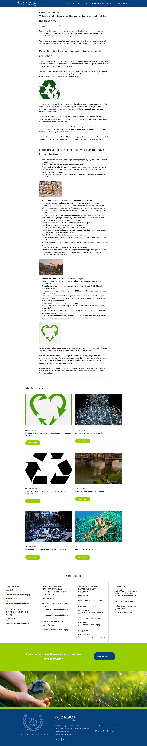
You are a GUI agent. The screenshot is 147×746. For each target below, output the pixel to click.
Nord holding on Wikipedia (81, 728)
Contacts (125, 3)
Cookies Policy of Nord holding (63, 734)
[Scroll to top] (142, 744)
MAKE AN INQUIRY (104, 656)
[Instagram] (60, 739)
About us (75, 3)
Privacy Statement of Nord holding (64, 731)
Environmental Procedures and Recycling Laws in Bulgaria (47, 549)
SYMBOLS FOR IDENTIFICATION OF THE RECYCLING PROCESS (45, 492)
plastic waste (63, 286)
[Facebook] (56, 739)
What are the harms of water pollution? (90, 491)
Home (67, 3)
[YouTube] (63, 739)
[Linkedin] (67, 739)
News (118, 3)
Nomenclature (98, 3)
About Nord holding (60, 725)
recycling (71, 71)
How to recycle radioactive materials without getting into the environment (48, 434)
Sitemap (78, 725)
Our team (71, 725)
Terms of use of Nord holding (63, 728)
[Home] (39, 26)
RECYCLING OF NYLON (84, 549)
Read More (34, 443)
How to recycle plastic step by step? (88, 433)
